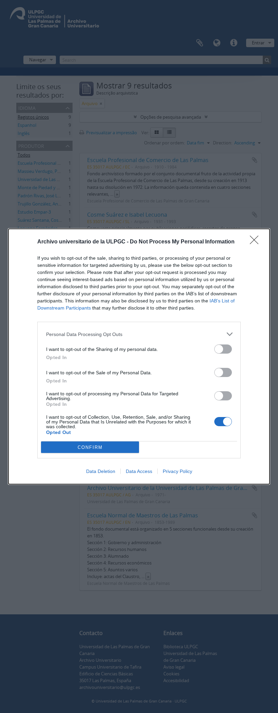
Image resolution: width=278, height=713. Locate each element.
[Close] (256, 242)
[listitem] (139, 334)
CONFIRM (90, 447)
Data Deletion (100, 471)
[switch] (223, 349)
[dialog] (139, 356)
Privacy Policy (177, 471)
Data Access (139, 471)
